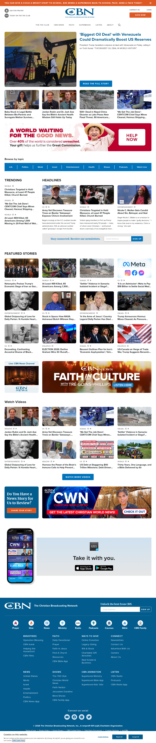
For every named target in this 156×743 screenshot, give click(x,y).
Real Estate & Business (89, 661)
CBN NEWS (59, 25)
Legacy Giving (89, 644)
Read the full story (96, 83)
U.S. (11, 167)
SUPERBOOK (85, 25)
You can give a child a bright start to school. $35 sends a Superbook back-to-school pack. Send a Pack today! (73, 3)
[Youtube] (67, 717)
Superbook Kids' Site (92, 684)
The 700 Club (42, 25)
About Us (116, 657)
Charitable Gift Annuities (89, 654)
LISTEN (99, 25)
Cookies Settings (112, 730)
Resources (57, 657)
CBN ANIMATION (91, 672)
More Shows (59, 696)
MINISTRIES (30, 636)
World (40, 167)
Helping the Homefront (29, 650)
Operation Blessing (33, 640)
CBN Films (28, 655)
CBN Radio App (119, 684)
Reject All (119, 737)
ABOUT (110, 25)
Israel (54, 167)
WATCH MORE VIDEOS (78, 477)
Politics (25, 167)
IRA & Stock (88, 648)
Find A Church (59, 652)
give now (140, 15)
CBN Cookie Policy (74, 730)
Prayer (55, 644)
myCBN (125, 730)
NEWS (26, 672)
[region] (78, 737)
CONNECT (117, 636)
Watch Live (142, 167)
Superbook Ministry (92, 676)
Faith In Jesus (59, 648)
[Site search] (119, 26)
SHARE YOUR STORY (21, 510)
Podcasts (123, 167)
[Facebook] (74, 717)
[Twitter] (89, 717)
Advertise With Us (120, 648)
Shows (107, 167)
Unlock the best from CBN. (116, 604)
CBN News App (31, 701)
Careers (115, 652)
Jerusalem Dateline (62, 691)
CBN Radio (117, 676)
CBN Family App (60, 700)
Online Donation (90, 640)
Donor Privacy (58, 730)
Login (149, 10)
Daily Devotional (61, 640)
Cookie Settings (103, 737)
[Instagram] (81, 717)
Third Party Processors (93, 730)
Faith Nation (58, 687)
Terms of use (30, 730)
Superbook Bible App (93, 680)
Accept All (135, 737)
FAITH (71, 25)
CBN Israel (28, 644)
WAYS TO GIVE (90, 636)
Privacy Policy (44, 730)
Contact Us (135, 10)
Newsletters (117, 640)
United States (30, 676)
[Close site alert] (150, 3)
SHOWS (56, 672)
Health (92, 167)
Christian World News (60, 682)
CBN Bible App (60, 661)
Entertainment (72, 167)
